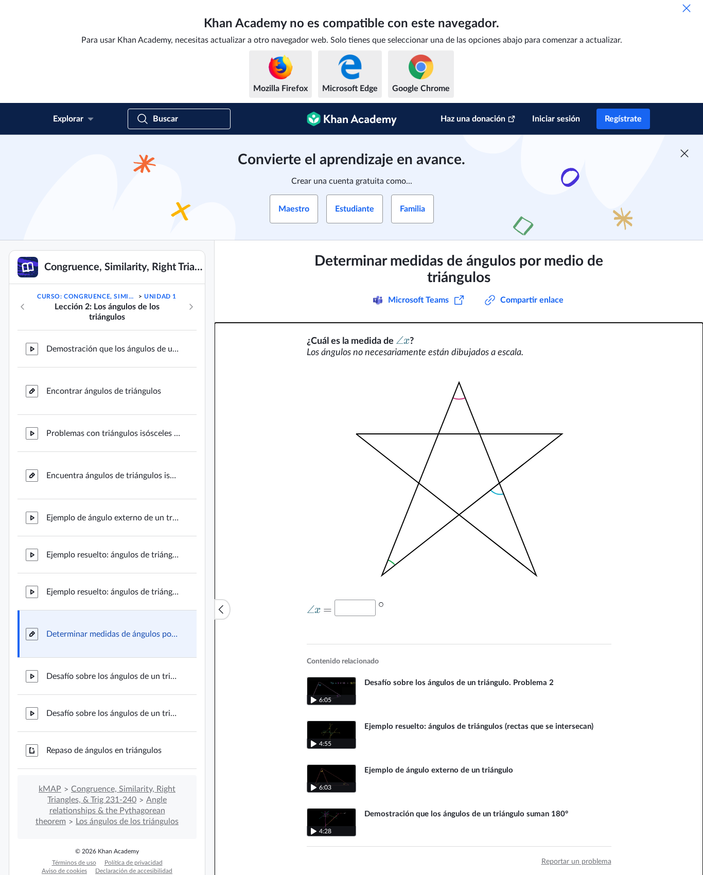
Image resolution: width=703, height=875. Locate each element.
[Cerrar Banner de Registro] (684, 153)
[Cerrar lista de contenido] (222, 609)
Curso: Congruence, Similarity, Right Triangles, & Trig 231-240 (86, 296)
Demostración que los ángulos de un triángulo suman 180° (113, 349)
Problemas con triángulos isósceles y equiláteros (113, 433)
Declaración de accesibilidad (133, 871)
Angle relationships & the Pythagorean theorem (101, 811)
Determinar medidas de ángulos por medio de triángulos (113, 634)
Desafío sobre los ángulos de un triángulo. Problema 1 (113, 676)
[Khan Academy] (352, 118)
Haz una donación (473, 119)
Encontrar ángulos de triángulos (103, 391)
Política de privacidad (133, 863)
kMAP (50, 789)
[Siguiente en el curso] (191, 307)
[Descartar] (686, 8)
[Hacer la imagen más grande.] (459, 479)
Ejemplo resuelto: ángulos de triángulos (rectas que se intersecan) (113, 555)
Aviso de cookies (64, 871)
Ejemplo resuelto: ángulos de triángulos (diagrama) (113, 592)
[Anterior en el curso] (22, 307)
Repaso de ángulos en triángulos (104, 750)
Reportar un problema (576, 861)
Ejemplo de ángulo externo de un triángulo (113, 518)
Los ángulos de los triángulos (127, 821)
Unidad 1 (160, 296)
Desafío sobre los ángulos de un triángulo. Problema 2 (113, 713)
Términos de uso (74, 863)
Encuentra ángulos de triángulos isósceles (113, 475)
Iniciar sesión (556, 119)
